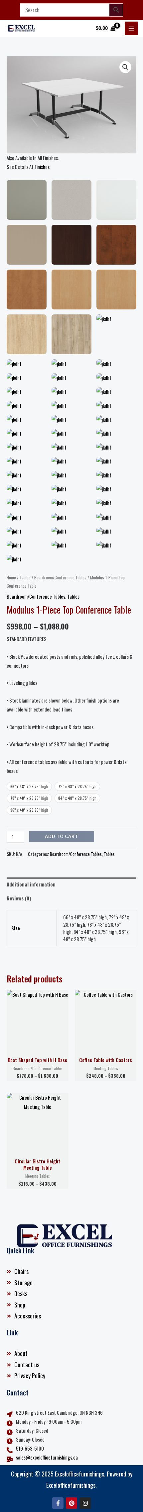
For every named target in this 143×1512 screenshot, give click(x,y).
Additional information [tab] (31, 884)
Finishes (42, 166)
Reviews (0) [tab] (19, 898)
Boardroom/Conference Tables (60, 577)
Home (11, 577)
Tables (25, 577)
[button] (125, 67)
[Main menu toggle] (131, 28)
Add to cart (61, 836)
